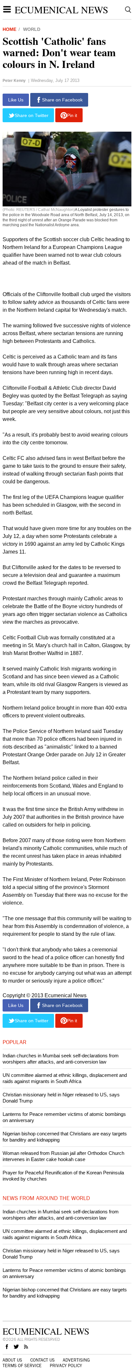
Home (9, 29)
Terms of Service (22, 1366)
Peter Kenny (14, 80)
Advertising (76, 1360)
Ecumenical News (61, 9)
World (31, 29)
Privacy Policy (66, 1366)
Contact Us (42, 1360)
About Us (12, 1360)
